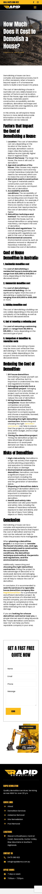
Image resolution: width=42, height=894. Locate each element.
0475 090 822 (13, 2)
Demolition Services (17, 810)
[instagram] (38, 2)
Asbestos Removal (16, 815)
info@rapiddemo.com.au (19, 861)
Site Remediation (15, 819)
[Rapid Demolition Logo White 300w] (11, 6)
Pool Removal (14, 823)
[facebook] (33, 2)
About (10, 806)
